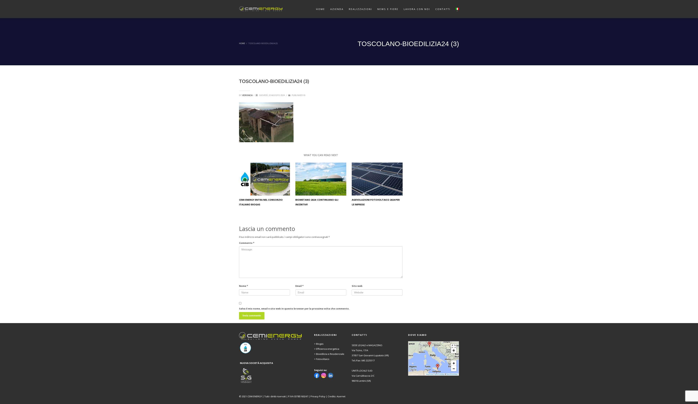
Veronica (247, 95)
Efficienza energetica (327, 348)
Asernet (341, 396)
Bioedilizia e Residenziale (330, 354)
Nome (243, 286)
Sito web (357, 286)
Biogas (320, 343)
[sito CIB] (271, 347)
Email (299, 286)
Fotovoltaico (322, 359)
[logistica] (271, 376)
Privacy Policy (317, 396)
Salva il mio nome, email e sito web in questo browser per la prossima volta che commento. (294, 308)
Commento (246, 243)
